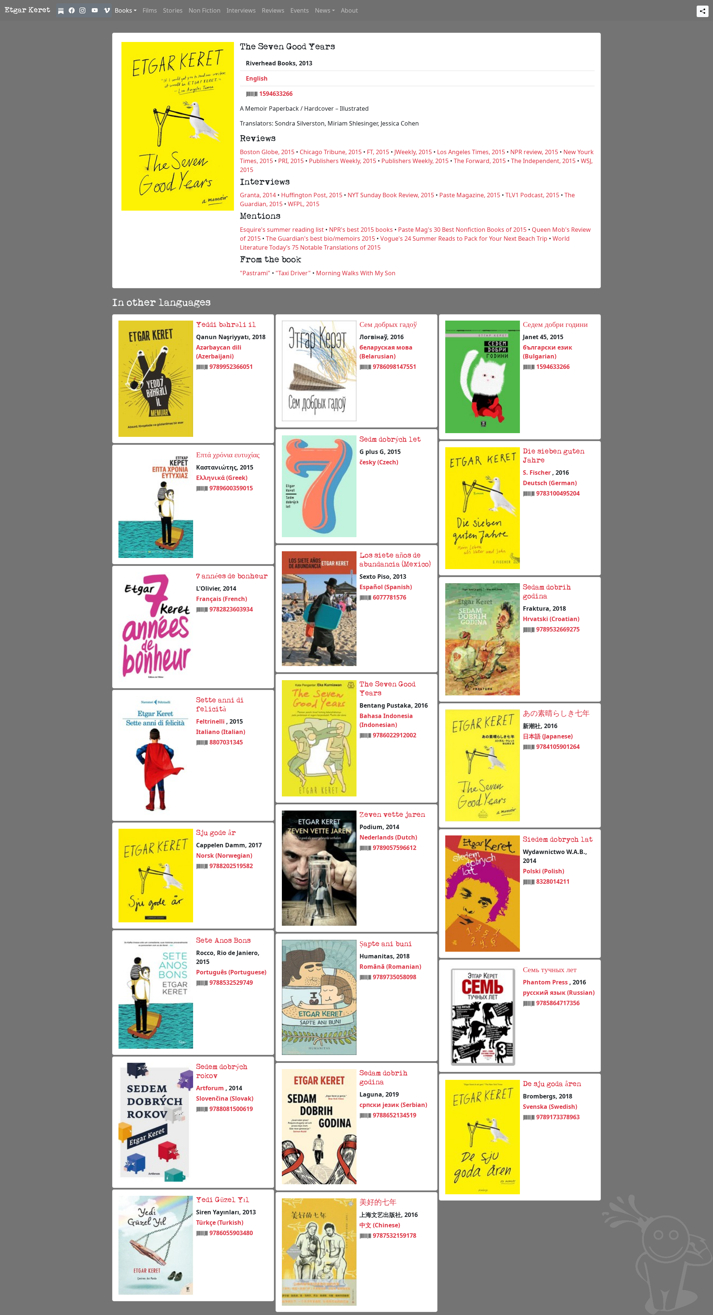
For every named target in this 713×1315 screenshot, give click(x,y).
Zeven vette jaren (392, 815)
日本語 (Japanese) (548, 736)
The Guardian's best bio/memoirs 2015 (320, 238)
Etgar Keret (27, 10)
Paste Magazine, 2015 (469, 195)
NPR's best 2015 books (361, 229)
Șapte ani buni (385, 944)
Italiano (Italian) (220, 732)
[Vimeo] (106, 10)
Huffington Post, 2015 (311, 195)
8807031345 (226, 742)
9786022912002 (394, 735)
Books (123, 10)
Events (299, 10)
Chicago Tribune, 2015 (331, 152)
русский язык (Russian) (559, 992)
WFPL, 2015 (303, 204)
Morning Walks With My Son (355, 273)
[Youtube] (94, 10)
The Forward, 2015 (480, 161)
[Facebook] (72, 10)
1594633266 (276, 94)
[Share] (703, 11)
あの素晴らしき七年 (556, 714)
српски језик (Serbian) (393, 1105)
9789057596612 (394, 848)
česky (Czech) (378, 462)
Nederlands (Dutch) (388, 837)
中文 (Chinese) (379, 1225)
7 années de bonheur (232, 576)
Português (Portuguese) (231, 972)
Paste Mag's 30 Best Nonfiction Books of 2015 (462, 229)
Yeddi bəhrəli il (226, 325)
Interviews (241, 10)
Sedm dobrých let (390, 440)
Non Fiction (205, 10)
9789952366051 (231, 367)
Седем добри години (555, 325)
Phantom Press (546, 982)
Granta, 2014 (258, 195)
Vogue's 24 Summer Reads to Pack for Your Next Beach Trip (463, 238)
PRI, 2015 (291, 161)
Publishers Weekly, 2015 (342, 161)
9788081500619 (231, 1109)
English (257, 78)
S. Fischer (537, 472)
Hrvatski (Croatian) (551, 619)
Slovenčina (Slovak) (224, 1098)
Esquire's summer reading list (282, 229)
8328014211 (553, 881)
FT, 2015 (378, 152)
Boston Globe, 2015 (267, 152)
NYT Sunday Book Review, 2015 (391, 195)
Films (150, 10)
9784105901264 (558, 747)
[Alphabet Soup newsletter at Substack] (61, 10)
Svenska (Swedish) (550, 1107)
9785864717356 (558, 1003)
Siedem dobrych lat (558, 840)
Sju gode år (216, 833)
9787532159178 (394, 1235)
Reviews (273, 10)
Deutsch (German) (550, 483)
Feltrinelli (211, 721)
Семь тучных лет (550, 970)
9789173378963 (558, 1117)
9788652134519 (394, 1115)
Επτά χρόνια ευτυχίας (228, 455)
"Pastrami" (255, 273)
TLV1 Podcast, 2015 (532, 195)
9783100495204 (558, 493)
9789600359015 (231, 488)
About (349, 10)
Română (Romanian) (390, 966)
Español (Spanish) (385, 587)
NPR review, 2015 (534, 152)
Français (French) (221, 599)
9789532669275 (558, 629)
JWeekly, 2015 (413, 152)
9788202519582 (231, 866)
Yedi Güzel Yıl (223, 1200)
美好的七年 (378, 1203)
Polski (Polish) (543, 871)
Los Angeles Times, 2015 (471, 152)
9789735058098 (394, 977)
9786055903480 (231, 1233)
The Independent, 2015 (543, 161)
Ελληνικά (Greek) (221, 478)
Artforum (210, 1088)
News (323, 10)
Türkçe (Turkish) (219, 1222)
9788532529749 (231, 982)
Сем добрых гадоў (388, 325)
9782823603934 (231, 609)
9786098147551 (394, 367)
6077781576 (389, 597)
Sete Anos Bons (223, 941)
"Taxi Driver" (293, 273)
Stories (173, 10)
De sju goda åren (552, 1084)
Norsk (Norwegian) (224, 855)
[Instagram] (83, 10)
